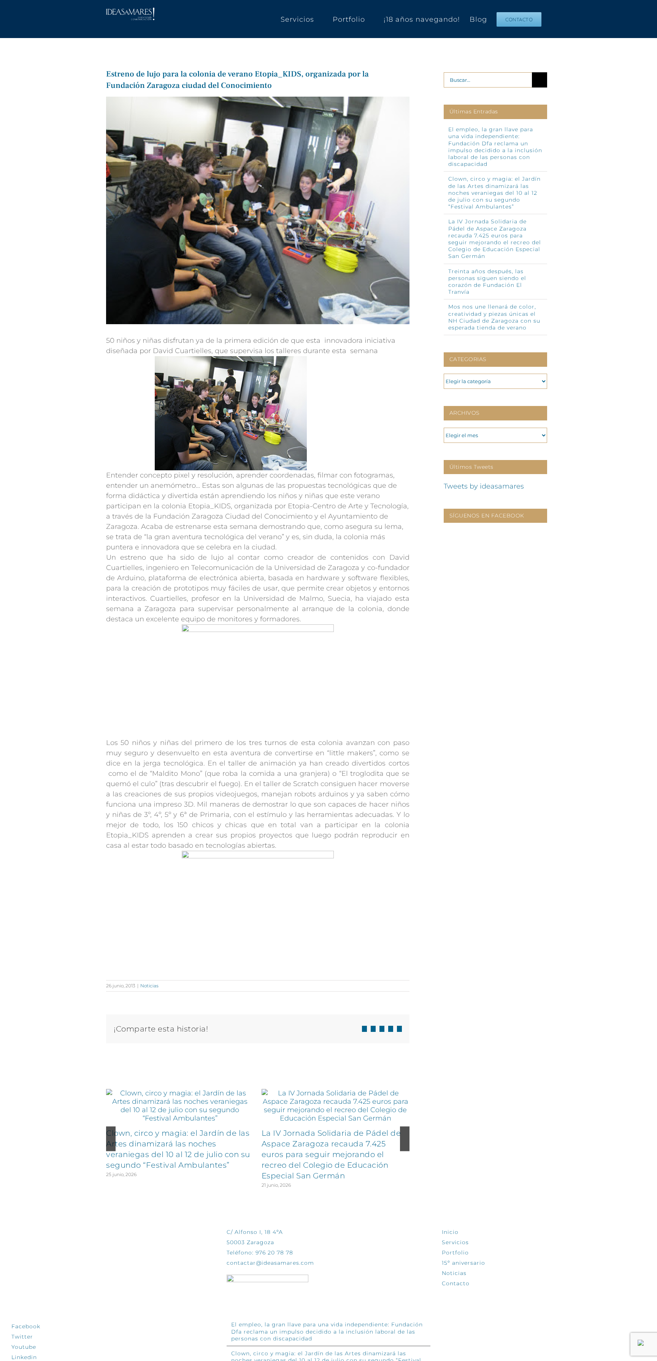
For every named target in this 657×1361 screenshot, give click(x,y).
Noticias (149, 986)
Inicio (450, 1232)
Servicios (455, 1242)
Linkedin (24, 1357)
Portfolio (455, 1252)
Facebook (25, 1326)
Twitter (22, 1336)
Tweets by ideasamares (484, 486)
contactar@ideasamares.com (270, 1262)
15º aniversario (463, 1262)
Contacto (456, 1283)
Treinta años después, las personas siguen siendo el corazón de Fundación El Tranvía (487, 282)
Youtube (23, 1346)
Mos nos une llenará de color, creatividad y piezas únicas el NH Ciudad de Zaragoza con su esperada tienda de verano (494, 317)
